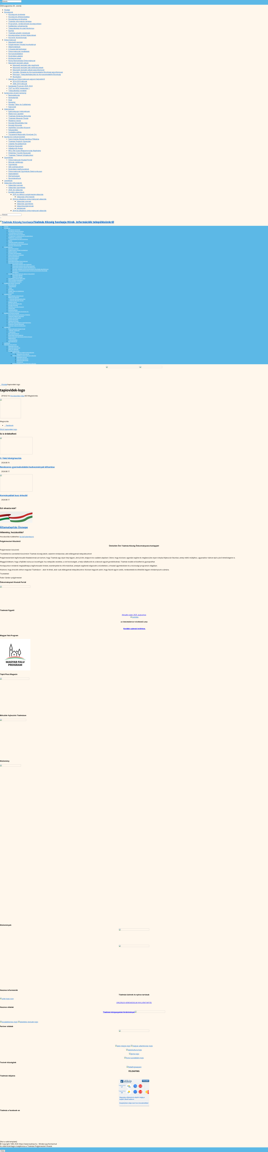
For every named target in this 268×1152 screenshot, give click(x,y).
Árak (10, 100)
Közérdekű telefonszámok (18, 169)
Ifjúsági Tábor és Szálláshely (19, 104)
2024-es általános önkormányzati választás (29, 199)
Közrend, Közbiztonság (17, 37)
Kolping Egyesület (15, 146)
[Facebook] (0, 3)
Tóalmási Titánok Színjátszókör (20, 155)
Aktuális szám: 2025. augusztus (134, 615)
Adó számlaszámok (15, 167)
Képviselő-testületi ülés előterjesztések (28, 67)
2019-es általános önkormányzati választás (29, 210)
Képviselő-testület (15, 42)
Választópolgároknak (25, 206)
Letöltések (8, 180)
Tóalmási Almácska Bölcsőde (19, 116)
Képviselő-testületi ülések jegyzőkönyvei (28, 70)
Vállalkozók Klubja (15, 148)
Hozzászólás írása (17, 396)
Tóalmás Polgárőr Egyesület (19, 141)
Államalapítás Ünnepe (14, 527)
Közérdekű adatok (15, 56)
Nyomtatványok (14, 178)
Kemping (11, 102)
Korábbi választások (16, 192)
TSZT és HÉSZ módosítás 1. (19, 88)
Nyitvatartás (13, 97)
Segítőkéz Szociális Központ (19, 127)
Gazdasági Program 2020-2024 (20, 86)
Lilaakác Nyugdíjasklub (17, 144)
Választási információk (13, 183)
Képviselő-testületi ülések (18, 63)
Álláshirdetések (14, 47)
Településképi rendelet (17, 90)
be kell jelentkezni (27, 537)
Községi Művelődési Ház (17, 123)
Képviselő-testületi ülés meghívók (26, 65)
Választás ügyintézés (25, 204)
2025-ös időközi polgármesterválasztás (28, 194)
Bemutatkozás (14, 95)
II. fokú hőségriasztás (10, 458)
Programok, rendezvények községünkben (24, 24)
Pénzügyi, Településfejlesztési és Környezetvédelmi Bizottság (37, 74)
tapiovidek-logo (8, 429)
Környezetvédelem (15, 54)
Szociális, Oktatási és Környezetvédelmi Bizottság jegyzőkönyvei (38, 72)
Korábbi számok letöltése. (134, 628)
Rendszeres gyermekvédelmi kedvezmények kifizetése (27, 467)
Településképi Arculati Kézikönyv (21, 28)
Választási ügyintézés (16, 187)
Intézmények (9, 109)
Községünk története (16, 14)
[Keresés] (1, 1)
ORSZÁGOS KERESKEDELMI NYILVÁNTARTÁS (134, 1002)
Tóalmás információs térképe (20, 21)
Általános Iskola (14, 120)
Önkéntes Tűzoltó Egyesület (19, 153)
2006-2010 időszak (20, 84)
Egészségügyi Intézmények (19, 111)
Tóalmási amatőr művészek (19, 33)
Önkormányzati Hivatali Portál (20, 160)
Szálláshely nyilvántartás (18, 26)
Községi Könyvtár (15, 125)
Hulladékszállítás (15, 132)
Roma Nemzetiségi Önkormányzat (21, 60)
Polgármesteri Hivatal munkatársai (22, 44)
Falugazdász (13, 130)
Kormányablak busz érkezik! (14, 495)
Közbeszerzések (14, 58)
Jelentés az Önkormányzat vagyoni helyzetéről (26, 79)
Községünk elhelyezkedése (19, 17)
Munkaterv (17, 77)
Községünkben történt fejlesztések (22, 35)
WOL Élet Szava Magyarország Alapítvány (24, 150)
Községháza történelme (17, 19)
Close (2, 1151)
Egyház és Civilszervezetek (14, 137)
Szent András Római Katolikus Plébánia (23, 139)
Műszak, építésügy (15, 162)
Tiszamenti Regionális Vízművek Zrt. (22, 134)
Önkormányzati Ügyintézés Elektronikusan (25, 171)
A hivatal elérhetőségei (17, 49)
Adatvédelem (13, 174)
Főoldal (7, 10)
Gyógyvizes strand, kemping (15, 93)
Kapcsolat (12, 107)
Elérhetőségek (14, 176)
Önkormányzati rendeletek (18, 51)
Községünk (8, 12)
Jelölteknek (21, 208)
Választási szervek (15, 185)
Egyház (11, 30)
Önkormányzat (10, 40)
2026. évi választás (15, 190)
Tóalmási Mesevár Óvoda (18, 118)
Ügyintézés (8, 157)
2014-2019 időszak (20, 81)
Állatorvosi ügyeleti (15, 114)
